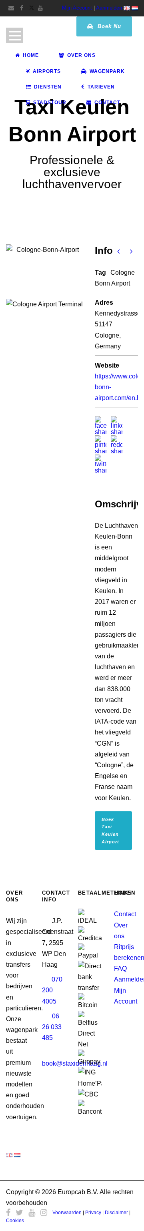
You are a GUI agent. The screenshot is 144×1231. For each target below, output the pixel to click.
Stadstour (49, 102)
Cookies (15, 1220)
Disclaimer (116, 1212)
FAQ (120, 968)
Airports (47, 71)
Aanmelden (109, 8)
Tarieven (101, 87)
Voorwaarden (67, 1212)
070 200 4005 (52, 990)
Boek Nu (108, 26)
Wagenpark (107, 71)
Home (31, 55)
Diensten (48, 87)
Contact (107, 102)
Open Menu (14, 35)
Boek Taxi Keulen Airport (110, 830)
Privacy (93, 1212)
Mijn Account (77, 8)
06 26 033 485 (52, 1027)
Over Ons (81, 55)
